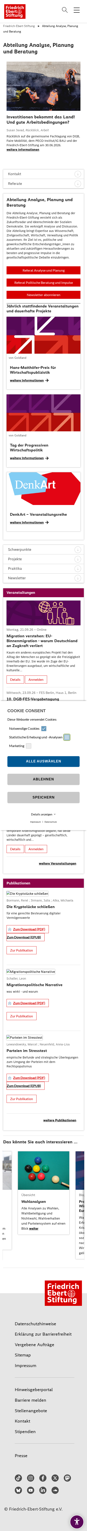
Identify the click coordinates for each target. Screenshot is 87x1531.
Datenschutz (51, 822)
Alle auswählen (43, 761)
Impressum (35, 822)
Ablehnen (43, 779)
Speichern (44, 797)
